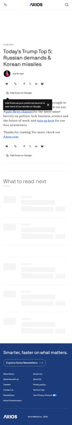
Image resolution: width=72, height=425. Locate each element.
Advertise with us (11, 379)
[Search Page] (67, 5)
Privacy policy (39, 385)
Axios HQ (37, 379)
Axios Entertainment (12, 401)
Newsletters (8, 395)
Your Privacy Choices (42, 395)
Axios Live (37, 374)
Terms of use (38, 390)
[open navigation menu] (5, 4)
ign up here (46, 120)
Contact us (8, 390)
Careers (7, 385)
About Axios (8, 374)
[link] (6, 83)
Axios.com (10, 136)
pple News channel (19, 111)
